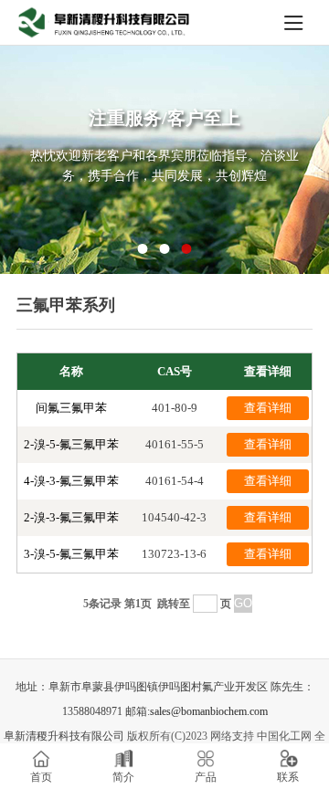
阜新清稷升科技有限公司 (64, 736)
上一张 (44, 163)
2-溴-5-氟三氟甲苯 (71, 444)
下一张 (284, 163)
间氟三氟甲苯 (71, 408)
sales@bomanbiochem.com (209, 711)
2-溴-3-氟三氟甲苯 (71, 517)
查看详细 (268, 408)
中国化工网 (284, 736)
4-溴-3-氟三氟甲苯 (71, 481)
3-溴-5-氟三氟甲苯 (71, 554)
